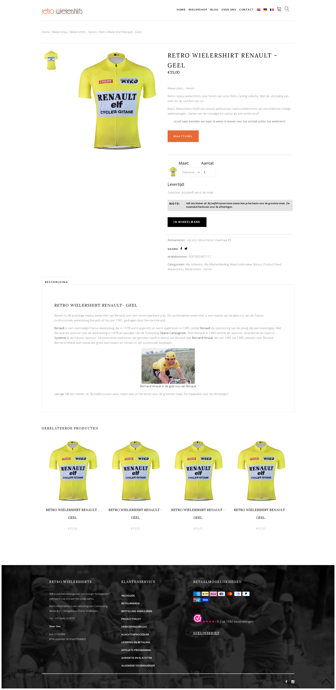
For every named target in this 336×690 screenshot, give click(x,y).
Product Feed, (272, 264)
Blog (214, 9)
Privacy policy (131, 619)
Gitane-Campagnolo (173, 333)
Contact (246, 9)
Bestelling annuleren (136, 611)
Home (181, 9)
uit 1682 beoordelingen (237, 621)
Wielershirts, (176, 269)
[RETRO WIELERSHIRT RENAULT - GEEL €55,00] (73, 442)
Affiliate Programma (136, 650)
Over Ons (54, 626)
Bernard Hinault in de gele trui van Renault (168, 386)
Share (173, 249)
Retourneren (130, 603)
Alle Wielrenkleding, (216, 264)
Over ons (228, 9)
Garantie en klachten (136, 657)
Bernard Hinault (202, 338)
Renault (59, 328)
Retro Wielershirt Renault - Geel (120, 32)
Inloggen (128, 595)
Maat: (184, 163)
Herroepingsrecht (134, 626)
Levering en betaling (135, 642)
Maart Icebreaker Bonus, (246, 264)
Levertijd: (176, 184)
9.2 (219, 621)
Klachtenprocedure (135, 634)
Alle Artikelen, (194, 264)
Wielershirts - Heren (83, 32)
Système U (61, 338)
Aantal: (207, 163)
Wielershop (198, 9)
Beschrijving (56, 282)
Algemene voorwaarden (138, 665)
